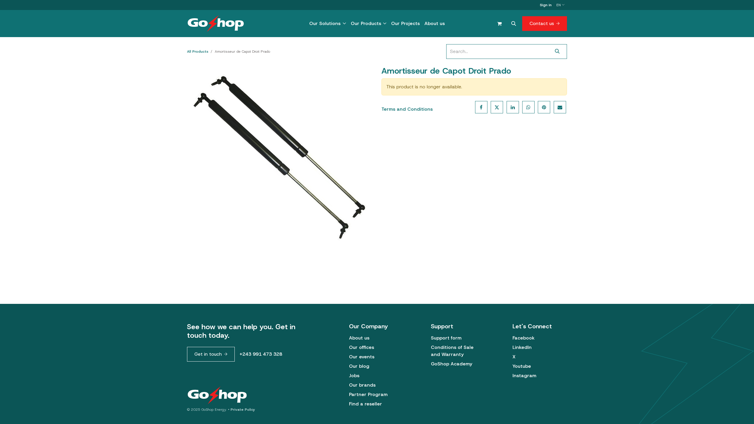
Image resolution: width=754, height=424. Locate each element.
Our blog (359, 366)
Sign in (546, 5)
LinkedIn (522, 347)
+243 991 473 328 (260, 354)
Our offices (361, 347)
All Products (197, 51)
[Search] (557, 51)
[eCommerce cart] (499, 23)
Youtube (521, 366)
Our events (361, 357)
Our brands (362, 385)
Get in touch (208, 354)
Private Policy (243, 409)
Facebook (523, 338)
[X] (497, 107)
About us (359, 338)
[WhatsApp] (528, 107)
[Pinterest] (544, 107)
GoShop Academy (451, 364)
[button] (513, 23)
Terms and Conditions (407, 109)
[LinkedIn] (513, 107)
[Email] (560, 107)
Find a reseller (365, 404)
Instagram (524, 375)
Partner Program (368, 394)
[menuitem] (327, 23)
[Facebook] (481, 107)
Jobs (354, 375)
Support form (446, 338)
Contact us (542, 23)
